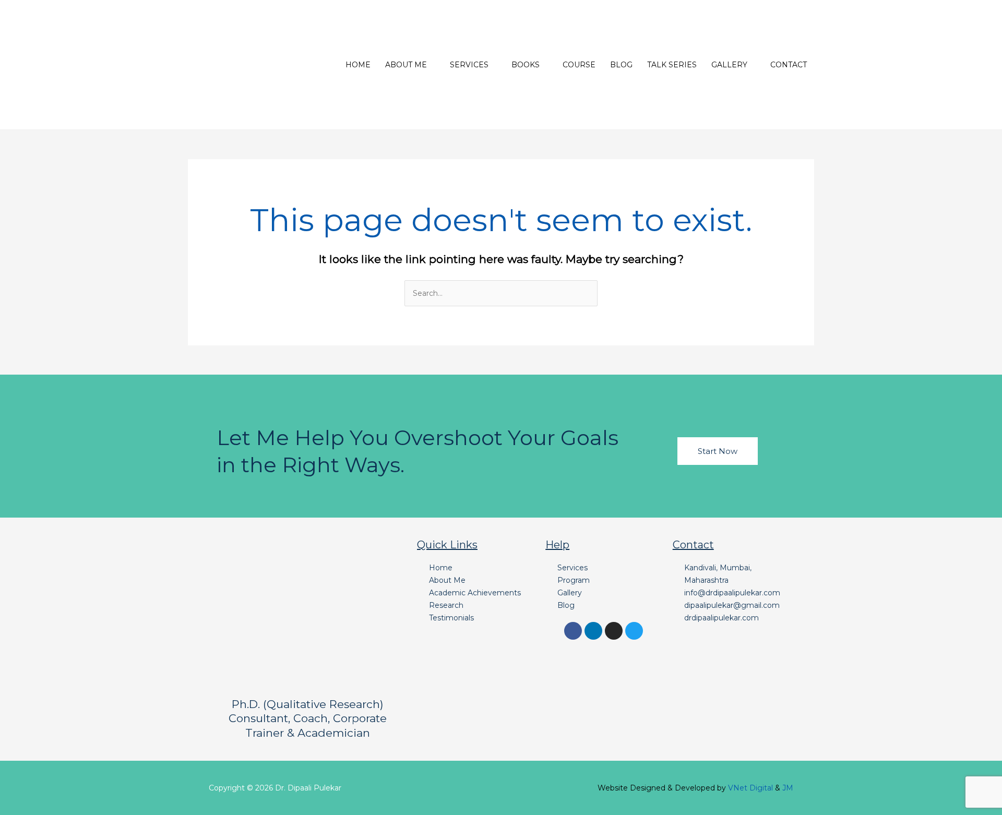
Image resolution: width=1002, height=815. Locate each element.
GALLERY (729, 64)
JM (787, 788)
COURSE (579, 64)
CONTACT (788, 64)
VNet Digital (750, 788)
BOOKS (525, 64)
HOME (358, 64)
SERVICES (469, 64)
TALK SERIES (672, 64)
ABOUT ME (406, 64)
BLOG (621, 64)
